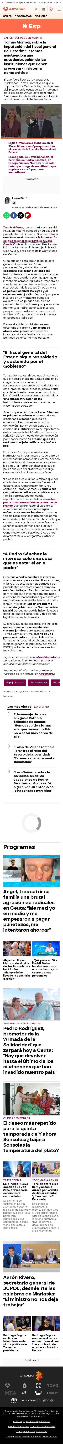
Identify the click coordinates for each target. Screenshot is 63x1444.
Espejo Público (15, 682)
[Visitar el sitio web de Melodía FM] (14, 1400)
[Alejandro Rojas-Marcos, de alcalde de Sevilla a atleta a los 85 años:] (17, 949)
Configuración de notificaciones (23, 1436)
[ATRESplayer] (51, 9)
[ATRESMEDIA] (31, 1376)
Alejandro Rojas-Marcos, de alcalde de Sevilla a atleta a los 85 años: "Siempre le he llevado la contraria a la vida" (16, 969)
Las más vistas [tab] (19, 706)
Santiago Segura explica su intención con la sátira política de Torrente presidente (15, 1343)
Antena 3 (8, 691)
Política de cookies (18, 1426)
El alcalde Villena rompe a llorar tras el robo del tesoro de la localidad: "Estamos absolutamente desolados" (34, 754)
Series (7, 16)
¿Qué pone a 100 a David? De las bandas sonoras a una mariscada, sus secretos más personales (45, 968)
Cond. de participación (42, 1426)
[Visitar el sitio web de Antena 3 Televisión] (10, 1385)
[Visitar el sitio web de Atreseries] (24, 1393)
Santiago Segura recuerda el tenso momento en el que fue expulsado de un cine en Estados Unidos (45, 1343)
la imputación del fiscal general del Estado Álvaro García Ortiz (30, 241)
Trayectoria (12, 1180)
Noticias (41, 16)
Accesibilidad (49, 1436)
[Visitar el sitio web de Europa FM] (52, 1393)
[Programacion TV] (43, 9)
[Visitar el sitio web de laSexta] (24, 1385)
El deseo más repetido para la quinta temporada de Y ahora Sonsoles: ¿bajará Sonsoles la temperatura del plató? (31, 1136)
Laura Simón (20, 198)
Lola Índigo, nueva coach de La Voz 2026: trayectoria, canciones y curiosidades (15, 1190)
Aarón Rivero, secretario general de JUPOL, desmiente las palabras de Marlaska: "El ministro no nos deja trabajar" (30, 1291)
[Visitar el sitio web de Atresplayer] (31, 1400)
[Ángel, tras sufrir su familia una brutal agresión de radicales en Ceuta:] (31, 871)
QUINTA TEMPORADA (16, 1118)
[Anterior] (2, 2)
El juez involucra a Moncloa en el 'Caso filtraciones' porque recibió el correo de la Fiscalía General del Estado (32, 147)
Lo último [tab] (41, 706)
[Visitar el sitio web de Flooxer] (49, 1400)
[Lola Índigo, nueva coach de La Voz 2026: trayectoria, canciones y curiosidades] (17, 1169)
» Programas (21, 691)
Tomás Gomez (38, 682)
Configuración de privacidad (31, 1431)
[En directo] (36, 9)
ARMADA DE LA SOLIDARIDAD (22, 1023)
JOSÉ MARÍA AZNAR (45, 1180)
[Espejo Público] (32, 31)
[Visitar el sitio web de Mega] (10, 1393)
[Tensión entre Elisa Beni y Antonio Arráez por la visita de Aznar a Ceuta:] (46, 1169)
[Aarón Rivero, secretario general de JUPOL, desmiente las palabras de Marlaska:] (31, 1257)
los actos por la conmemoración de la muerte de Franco (30, 502)
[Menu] (59, 9)
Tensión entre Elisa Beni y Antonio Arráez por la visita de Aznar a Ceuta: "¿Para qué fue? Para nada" (45, 1191)
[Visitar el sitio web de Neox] (38, 1385)
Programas (23, 16)
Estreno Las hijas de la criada (21, 3)
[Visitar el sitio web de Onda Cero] (38, 1393)
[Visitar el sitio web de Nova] (52, 1385)
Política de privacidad (38, 1421)
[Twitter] (14, 203)
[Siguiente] (60, 2)
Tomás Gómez (13, 227)
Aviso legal (19, 1421)
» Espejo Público (38, 691)
